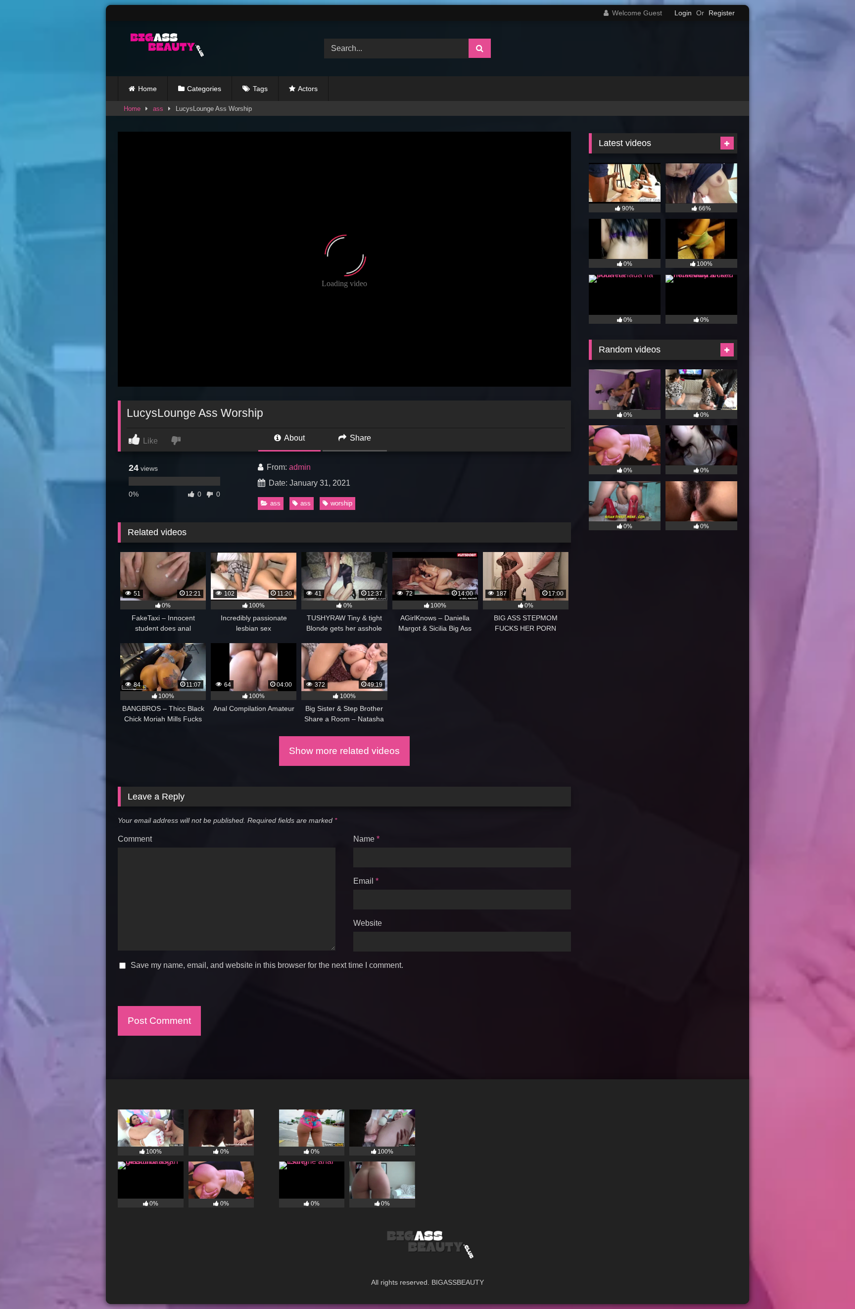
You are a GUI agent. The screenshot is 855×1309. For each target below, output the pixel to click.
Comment (135, 839)
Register (722, 13)
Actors (308, 89)
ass (158, 108)
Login (683, 13)
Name (366, 839)
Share (359, 438)
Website (367, 923)
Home (147, 89)
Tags (260, 89)
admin (300, 467)
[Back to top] (824, 1279)
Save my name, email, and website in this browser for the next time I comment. (267, 965)
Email (366, 881)
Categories (204, 89)
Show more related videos (344, 751)
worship (341, 503)
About (294, 438)
